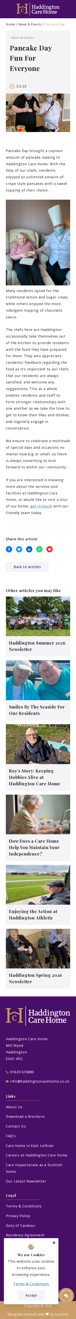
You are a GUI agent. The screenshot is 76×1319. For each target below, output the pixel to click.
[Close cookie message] (53, 1242)
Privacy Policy (18, 1215)
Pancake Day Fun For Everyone (56, 24)
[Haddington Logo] (38, 9)
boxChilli (62, 1314)
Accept (31, 1295)
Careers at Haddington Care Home (36, 1155)
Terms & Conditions (24, 1206)
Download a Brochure (25, 1116)
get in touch (41, 506)
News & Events (30, 24)
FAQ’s (11, 1136)
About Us (14, 1107)
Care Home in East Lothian (30, 1145)
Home (10, 24)
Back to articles (27, 566)
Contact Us (16, 1126)
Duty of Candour (20, 1225)
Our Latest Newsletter (26, 1181)
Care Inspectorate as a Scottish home (34, 1168)
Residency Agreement (25, 1235)
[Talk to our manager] (66, 1295)
